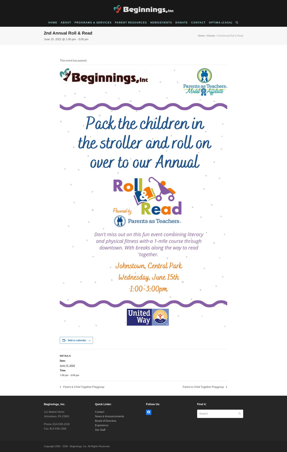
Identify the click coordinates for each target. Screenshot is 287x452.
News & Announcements (109, 416)
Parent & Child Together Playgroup (83, 387)
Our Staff (100, 429)
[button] (237, 22)
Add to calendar (77, 340)
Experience (101, 425)
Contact (99, 411)
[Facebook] (148, 412)
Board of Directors (105, 420)
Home (201, 35)
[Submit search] (240, 413)
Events (211, 35)
